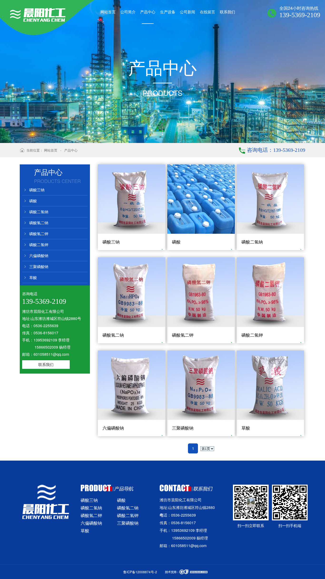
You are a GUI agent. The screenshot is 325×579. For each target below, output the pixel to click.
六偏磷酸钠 (38, 255)
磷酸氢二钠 (38, 222)
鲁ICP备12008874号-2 (140, 571)
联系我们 (46, 364)
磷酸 (33, 200)
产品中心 (71, 150)
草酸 (33, 277)
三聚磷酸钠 (38, 266)
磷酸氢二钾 (38, 233)
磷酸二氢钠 (38, 211)
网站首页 (50, 150)
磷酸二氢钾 (38, 244)
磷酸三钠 (36, 190)
